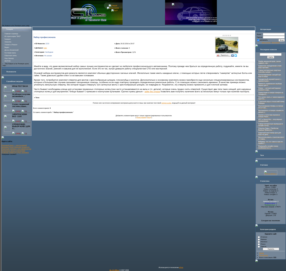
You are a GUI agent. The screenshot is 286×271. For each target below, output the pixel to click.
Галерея (7, 39)
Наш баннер (9, 58)
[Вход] (114, 10)
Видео (6, 47)
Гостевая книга (10, 53)
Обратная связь (10, 55)
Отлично (264, 237)
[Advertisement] (144, 61)
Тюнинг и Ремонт (10, 45)
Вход (149, 117)
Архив (261, 253)
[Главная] (113, 5)
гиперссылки (166, 103)
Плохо (263, 244)
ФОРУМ (7, 61)
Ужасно (263, 246)
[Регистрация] (113, 8)
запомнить (264, 40)
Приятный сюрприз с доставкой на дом (16, 149)
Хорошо (264, 239)
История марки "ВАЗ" (12, 36)
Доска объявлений (11, 50)
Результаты (263, 255)
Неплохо (264, 242)
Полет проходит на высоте (19, 147)
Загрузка (7, 42)
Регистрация (141, 117)
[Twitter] (235, 55)
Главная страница (11, 34)
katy (45, 48)
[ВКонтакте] (232, 55)
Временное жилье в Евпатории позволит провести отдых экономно (15, 151)
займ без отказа (152, 91)
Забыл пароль (266, 42)
